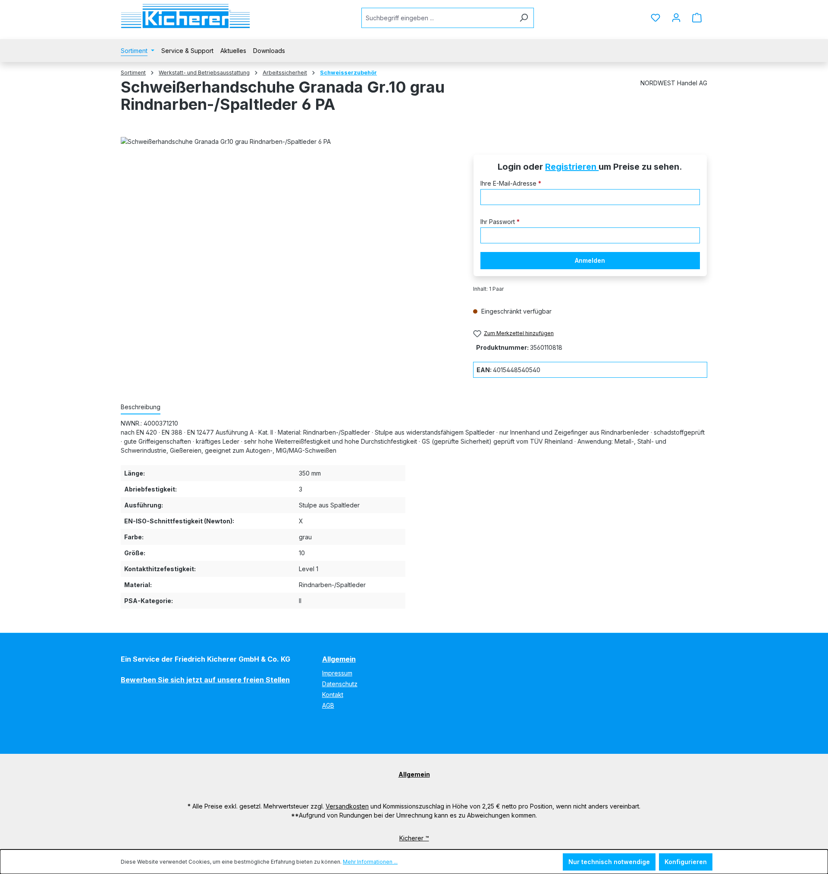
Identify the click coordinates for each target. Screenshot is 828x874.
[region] (288, 244)
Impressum (337, 673)
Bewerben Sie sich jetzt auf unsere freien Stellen (205, 679)
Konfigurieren (686, 861)
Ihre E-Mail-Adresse (510, 183)
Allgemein (339, 659)
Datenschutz (340, 683)
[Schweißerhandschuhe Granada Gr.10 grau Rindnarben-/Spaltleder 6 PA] (288, 244)
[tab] (140, 407)
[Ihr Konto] (676, 17)
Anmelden (590, 260)
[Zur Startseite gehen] (185, 16)
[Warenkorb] (697, 17)
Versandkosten (347, 806)
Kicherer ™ (414, 838)
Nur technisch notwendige (609, 861)
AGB (328, 705)
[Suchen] (524, 18)
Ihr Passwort (500, 221)
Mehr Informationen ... (370, 861)
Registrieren (572, 167)
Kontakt (332, 694)
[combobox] (437, 18)
